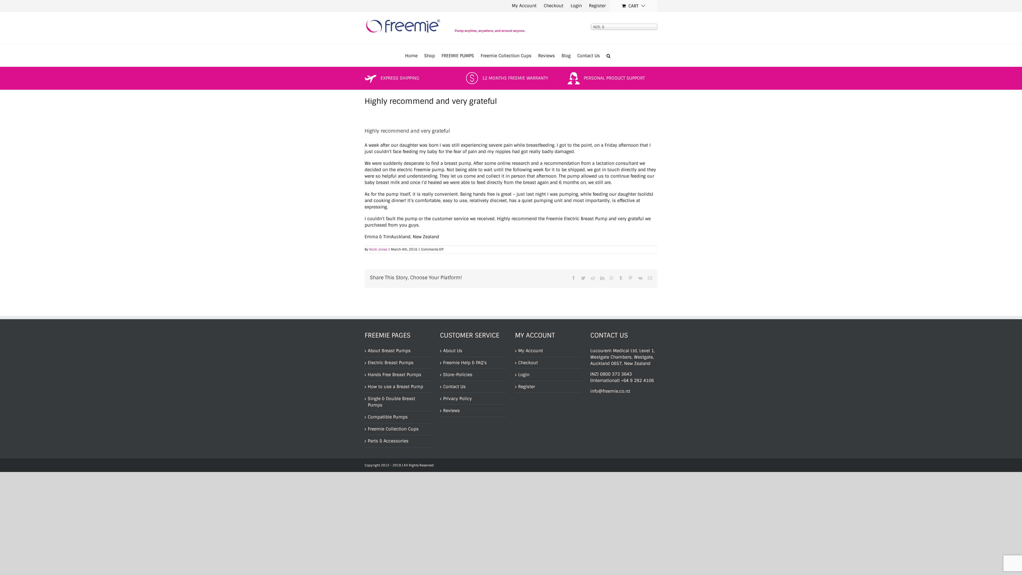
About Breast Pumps (389, 351)
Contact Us (454, 386)
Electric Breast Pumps (391, 362)
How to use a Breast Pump (395, 386)
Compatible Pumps (388, 417)
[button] (609, 55)
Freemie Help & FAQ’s (465, 362)
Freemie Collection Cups (393, 429)
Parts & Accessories (388, 441)
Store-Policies (457, 374)
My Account (530, 351)
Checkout (528, 362)
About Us (452, 351)
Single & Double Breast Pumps (391, 402)
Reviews (451, 410)
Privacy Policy (457, 398)
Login (523, 374)
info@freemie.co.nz (610, 391)
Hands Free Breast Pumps (394, 374)
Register (526, 386)
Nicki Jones (378, 249)
